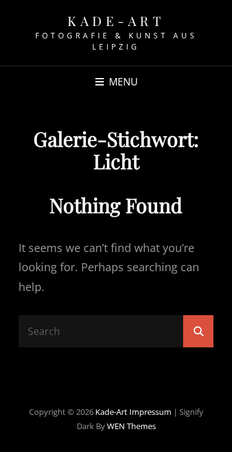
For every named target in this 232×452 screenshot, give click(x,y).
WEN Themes (131, 426)
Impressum (150, 411)
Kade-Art (116, 20)
